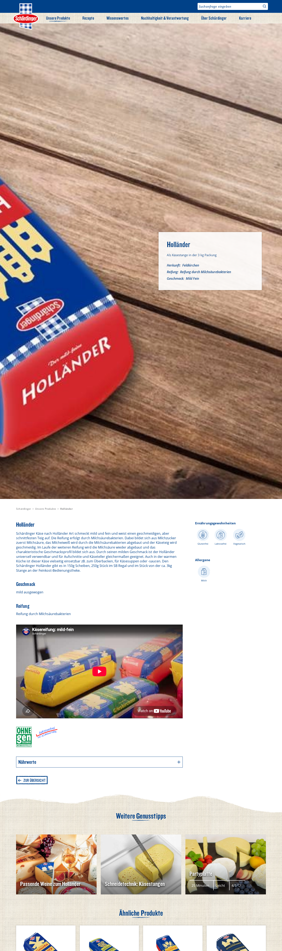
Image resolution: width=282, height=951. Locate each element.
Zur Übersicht (34, 780)
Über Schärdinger (214, 18)
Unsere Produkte (58, 18)
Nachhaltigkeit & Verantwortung (165, 18)
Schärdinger (23, 509)
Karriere (245, 18)
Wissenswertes (118, 18)
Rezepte (88, 18)
